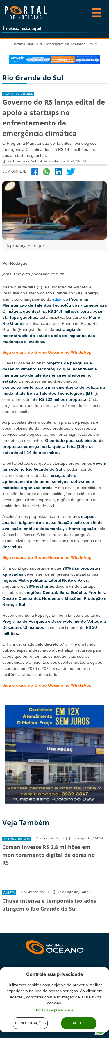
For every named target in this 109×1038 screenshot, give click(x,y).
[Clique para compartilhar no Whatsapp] (46, 171)
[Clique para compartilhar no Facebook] (35, 171)
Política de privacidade (54, 1010)
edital (57, 299)
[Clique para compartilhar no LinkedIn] (58, 171)
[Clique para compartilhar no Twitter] (70, 171)
